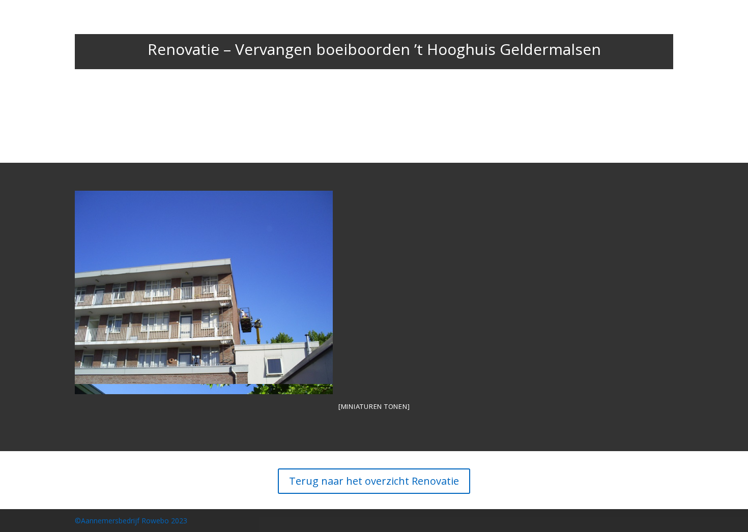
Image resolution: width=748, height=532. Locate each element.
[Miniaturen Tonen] (374, 406)
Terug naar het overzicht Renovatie (374, 481)
